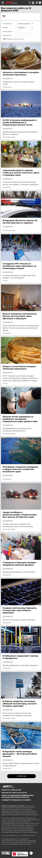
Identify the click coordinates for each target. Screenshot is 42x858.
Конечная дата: (7, 35)
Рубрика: (5, 27)
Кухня (5, 383)
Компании (7, 87)
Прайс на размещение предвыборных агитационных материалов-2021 (18, 796)
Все (4, 16)
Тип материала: (7, 23)
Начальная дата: (8, 31)
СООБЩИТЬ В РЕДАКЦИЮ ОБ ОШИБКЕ (16, 800)
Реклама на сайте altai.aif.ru (14, 793)
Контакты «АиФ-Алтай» (11, 790)
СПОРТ (5, 280)
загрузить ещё (21, 776)
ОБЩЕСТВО (7, 187)
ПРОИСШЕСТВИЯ (9, 137)
